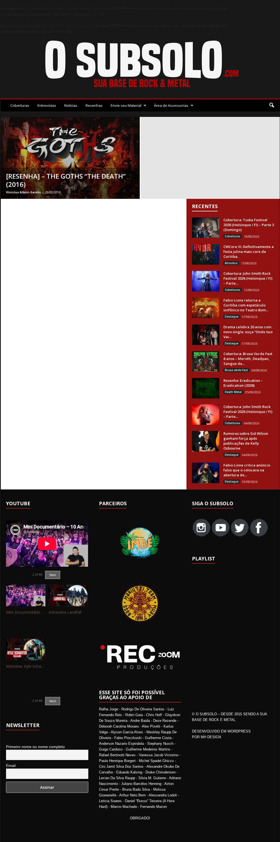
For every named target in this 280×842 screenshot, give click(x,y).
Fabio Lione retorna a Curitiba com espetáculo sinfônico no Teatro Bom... (245, 305)
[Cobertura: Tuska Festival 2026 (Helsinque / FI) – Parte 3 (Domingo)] (205, 227)
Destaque (231, 316)
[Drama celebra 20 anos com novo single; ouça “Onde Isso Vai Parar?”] (205, 334)
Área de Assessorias (171, 105)
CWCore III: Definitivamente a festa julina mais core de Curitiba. (248, 251)
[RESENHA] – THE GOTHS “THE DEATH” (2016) (66, 180)
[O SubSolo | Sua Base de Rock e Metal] (140, 65)
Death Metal (233, 392)
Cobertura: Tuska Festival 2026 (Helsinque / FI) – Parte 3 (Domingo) (248, 224)
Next (52, 575)
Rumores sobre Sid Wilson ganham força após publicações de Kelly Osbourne (245, 441)
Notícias (70, 105)
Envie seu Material (126, 105)
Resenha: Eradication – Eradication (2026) (243, 383)
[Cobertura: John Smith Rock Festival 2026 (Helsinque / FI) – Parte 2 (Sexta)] (205, 414)
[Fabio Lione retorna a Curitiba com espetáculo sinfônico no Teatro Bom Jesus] (205, 308)
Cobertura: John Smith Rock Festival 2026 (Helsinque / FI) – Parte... (247, 278)
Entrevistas (46, 105)
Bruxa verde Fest (236, 370)
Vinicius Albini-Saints (23, 192)
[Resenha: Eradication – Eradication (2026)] (205, 388)
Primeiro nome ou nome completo (35, 746)
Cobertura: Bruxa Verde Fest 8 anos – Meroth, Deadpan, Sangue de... (247, 358)
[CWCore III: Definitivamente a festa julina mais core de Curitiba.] (205, 254)
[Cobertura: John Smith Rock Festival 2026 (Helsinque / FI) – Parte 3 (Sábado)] (205, 281)
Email (11, 765)
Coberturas (19, 105)
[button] (272, 105)
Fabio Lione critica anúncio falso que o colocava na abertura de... (246, 470)
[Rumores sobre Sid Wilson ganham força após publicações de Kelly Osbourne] (205, 441)
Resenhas (94, 105)
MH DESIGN (211, 737)
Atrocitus (231, 263)
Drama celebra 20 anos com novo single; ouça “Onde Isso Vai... (248, 331)
